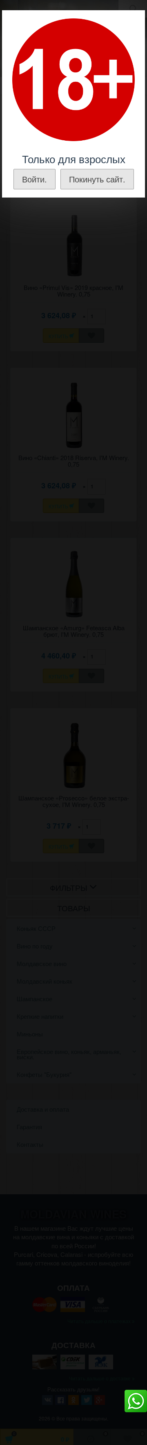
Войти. (34, 179)
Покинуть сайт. (97, 179)
